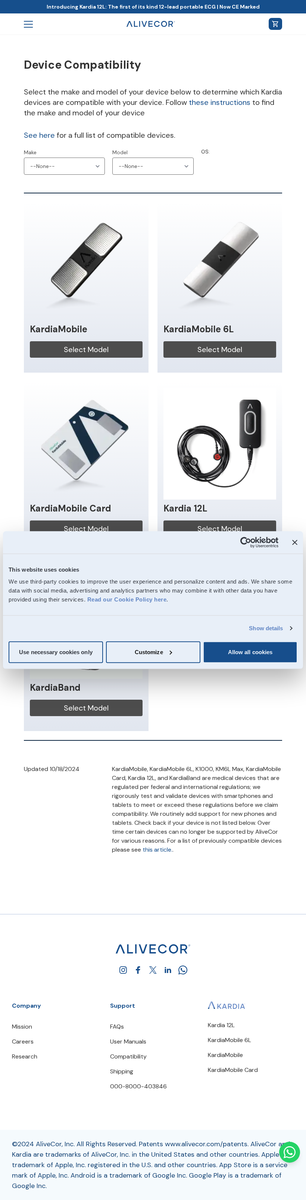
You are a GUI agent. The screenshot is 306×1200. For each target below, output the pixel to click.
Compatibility (128, 1056)
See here (39, 135)
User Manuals (128, 1041)
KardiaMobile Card (233, 1070)
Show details (266, 628)
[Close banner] (294, 542)
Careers (23, 1041)
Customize (149, 652)
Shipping (121, 1071)
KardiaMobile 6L (229, 1040)
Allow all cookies (250, 652)
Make (30, 152)
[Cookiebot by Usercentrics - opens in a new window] (245, 542)
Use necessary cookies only (56, 652)
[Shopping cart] (275, 24)
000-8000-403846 (138, 1086)
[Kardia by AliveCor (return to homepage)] (153, 949)
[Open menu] (28, 24)
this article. (157, 850)
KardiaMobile (225, 1055)
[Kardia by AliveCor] (226, 1004)
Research (24, 1056)
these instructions (219, 102)
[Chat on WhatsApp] (289, 1152)
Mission (22, 1026)
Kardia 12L (221, 1025)
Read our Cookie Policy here (127, 599)
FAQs (117, 1026)
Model (120, 152)
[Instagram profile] (123, 970)
